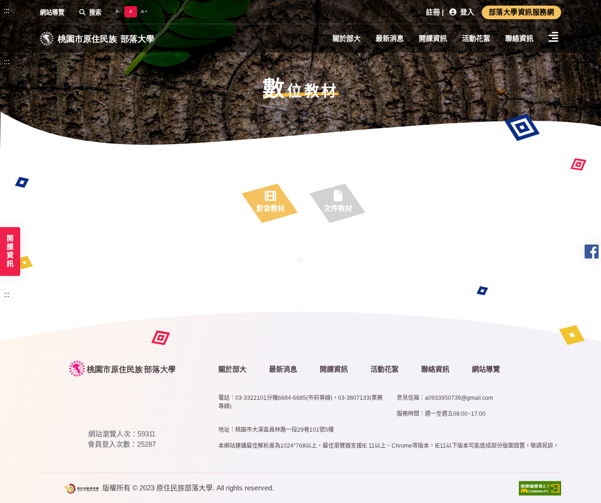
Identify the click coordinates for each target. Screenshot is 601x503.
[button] (522, 12)
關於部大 (346, 38)
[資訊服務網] (97, 38)
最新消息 (390, 38)
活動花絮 (476, 38)
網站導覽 (52, 12)
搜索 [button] (95, 12)
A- (118, 11)
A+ (144, 11)
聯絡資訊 (519, 38)
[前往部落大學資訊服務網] (122, 368)
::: (6, 11)
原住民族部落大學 (184, 488)
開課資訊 (433, 38)
